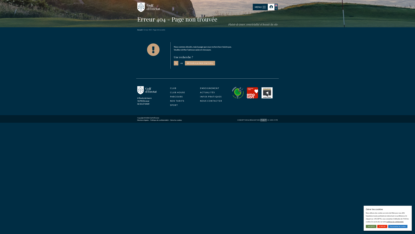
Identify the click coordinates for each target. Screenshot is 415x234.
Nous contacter (211, 101)
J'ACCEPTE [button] (371, 226)
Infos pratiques (211, 96)
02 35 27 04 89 (143, 104)
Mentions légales (143, 120)
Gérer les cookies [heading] (374, 209)
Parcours (176, 96)
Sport (174, 105)
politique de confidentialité (394, 222)
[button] (276, 8)
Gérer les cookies (176, 120)
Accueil (139, 30)
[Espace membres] (271, 7)
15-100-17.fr (272, 120)
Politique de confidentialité (159, 120)
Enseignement (209, 88)
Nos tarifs (177, 101)
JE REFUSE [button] (382, 226)
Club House (177, 92)
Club (173, 88)
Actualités (207, 92)
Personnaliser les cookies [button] (398, 226)
